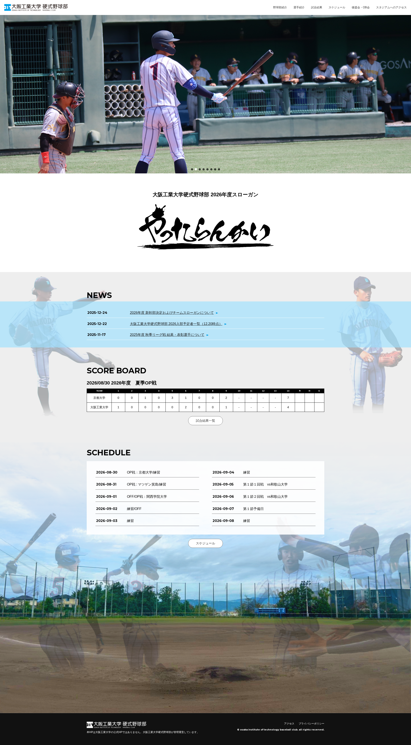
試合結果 (316, 7)
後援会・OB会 (361, 7)
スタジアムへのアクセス (391, 7)
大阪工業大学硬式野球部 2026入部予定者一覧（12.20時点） (176, 324)
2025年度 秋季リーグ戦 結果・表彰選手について (167, 335)
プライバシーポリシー (311, 723)
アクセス (289, 723)
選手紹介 (299, 7)
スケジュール (337, 7)
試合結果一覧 (205, 420)
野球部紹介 (280, 7)
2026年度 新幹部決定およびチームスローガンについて (172, 312)
